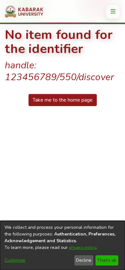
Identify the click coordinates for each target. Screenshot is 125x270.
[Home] (26, 11)
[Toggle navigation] (112, 11)
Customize (14, 260)
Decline (83, 260)
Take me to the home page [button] (63, 100)
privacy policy (82, 247)
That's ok (106, 260)
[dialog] (62, 245)
